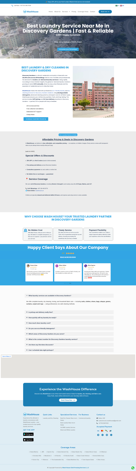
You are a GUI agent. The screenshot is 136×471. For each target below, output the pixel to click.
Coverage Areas (83, 12)
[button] (64, 283)
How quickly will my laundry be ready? (42, 317)
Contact (92, 12)
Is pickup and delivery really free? (41, 312)
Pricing (74, 12)
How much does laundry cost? (40, 323)
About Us (57, 12)
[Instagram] (103, 435)
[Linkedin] (98, 435)
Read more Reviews (68, 257)
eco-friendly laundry (58, 91)
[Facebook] (107, 435)
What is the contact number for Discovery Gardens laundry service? (53, 339)
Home (51, 12)
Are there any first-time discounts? (41, 345)
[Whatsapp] (111, 435)
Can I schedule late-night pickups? (41, 350)
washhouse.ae (39, 190)
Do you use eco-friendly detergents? (42, 328)
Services (65, 12)
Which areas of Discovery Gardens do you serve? (46, 334)
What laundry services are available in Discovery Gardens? (50, 295)
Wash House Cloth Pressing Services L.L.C (75, 467)
